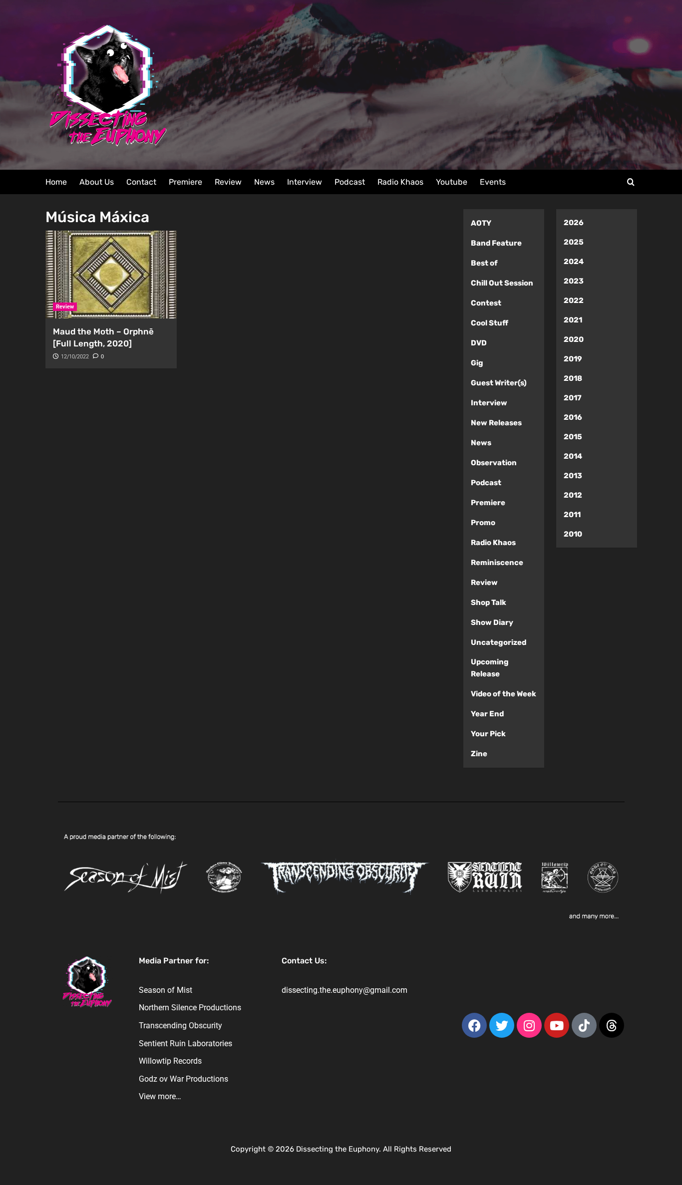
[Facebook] (474, 1025)
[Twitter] (501, 1025)
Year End (487, 713)
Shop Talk (488, 602)
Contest (486, 302)
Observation (494, 462)
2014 (573, 456)
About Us (96, 182)
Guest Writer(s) (499, 382)
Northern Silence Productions (190, 1007)
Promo (483, 522)
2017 (573, 397)
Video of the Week (503, 693)
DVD (479, 342)
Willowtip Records (170, 1061)
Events (493, 182)
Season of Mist (165, 990)
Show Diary (492, 622)
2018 (573, 378)
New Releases (496, 422)
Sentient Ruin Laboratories (185, 1043)
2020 (574, 339)
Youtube (451, 182)
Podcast (350, 182)
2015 (573, 436)
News (264, 182)
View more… (160, 1096)
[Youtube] (556, 1025)
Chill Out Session (502, 283)
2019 (573, 358)
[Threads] (611, 1025)
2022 (574, 300)
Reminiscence (497, 562)
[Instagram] (529, 1025)
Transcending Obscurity (180, 1025)
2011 (572, 514)
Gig (477, 362)
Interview (304, 182)
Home (56, 182)
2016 (573, 417)
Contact (141, 182)
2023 (574, 281)
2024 (574, 261)
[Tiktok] (584, 1025)
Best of (484, 263)
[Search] (631, 182)
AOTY (481, 223)
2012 (573, 495)
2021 (573, 319)
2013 (573, 475)
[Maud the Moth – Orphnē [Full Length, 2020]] (111, 274)
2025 (574, 242)
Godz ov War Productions (183, 1079)
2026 (574, 222)
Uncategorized (498, 642)
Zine (479, 753)
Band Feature (496, 243)
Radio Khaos (400, 182)
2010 (573, 534)
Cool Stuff (489, 322)
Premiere (185, 182)
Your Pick (488, 733)
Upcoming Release (490, 667)
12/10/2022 (75, 356)
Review (228, 182)
